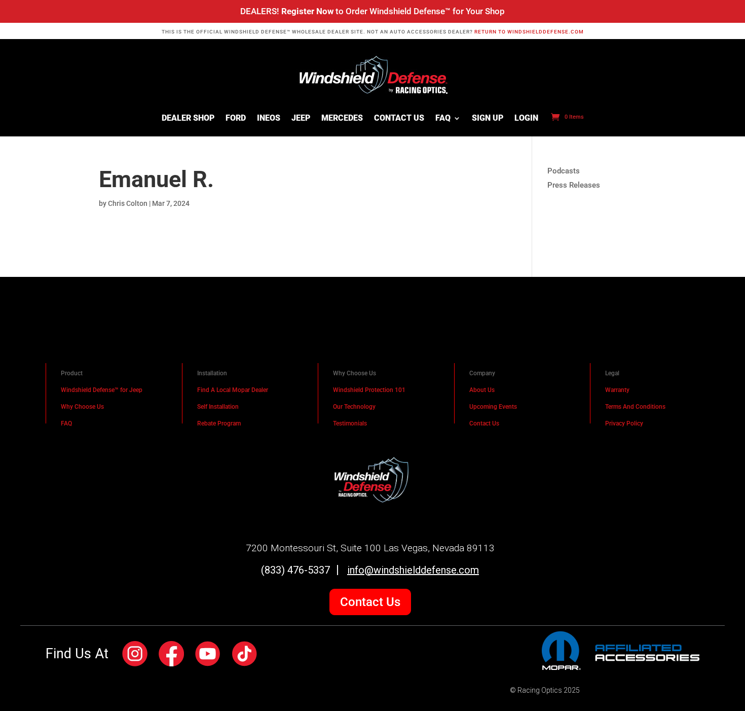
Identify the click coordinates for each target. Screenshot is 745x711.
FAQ (443, 119)
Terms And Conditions (635, 406)
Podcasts (563, 170)
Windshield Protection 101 (369, 390)
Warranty (617, 390)
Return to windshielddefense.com (529, 31)
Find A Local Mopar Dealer (232, 390)
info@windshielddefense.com (413, 570)
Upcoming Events (493, 406)
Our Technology (354, 406)
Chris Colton (127, 203)
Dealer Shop (188, 119)
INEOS (268, 119)
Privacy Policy (624, 423)
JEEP (300, 119)
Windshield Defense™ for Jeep (101, 390)
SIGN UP (487, 119)
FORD (236, 119)
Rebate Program (219, 423)
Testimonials (350, 423)
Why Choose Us (82, 406)
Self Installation (218, 406)
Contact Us (399, 119)
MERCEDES (342, 119)
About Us (482, 390)
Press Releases (573, 185)
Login (526, 119)
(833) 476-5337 (295, 570)
